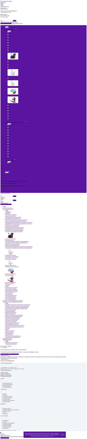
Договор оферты (7, 408)
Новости (7, 176)
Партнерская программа (8, 400)
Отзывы (5, 167)
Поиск (14, 20)
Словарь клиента (7, 411)
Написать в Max (4, 189)
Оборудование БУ (7, 385)
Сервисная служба (7, 425)
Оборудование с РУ (7, 383)
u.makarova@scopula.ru (5, 187)
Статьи (6, 177)
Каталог (5, 25)
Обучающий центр (9, 159)
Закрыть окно (11, 360)
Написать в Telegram (5, 191)
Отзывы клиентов (7, 427)
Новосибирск (9, 1)
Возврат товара (6, 401)
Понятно (62, 434)
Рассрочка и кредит (7, 397)
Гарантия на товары (7, 396)
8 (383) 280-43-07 (13, 22)
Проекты (5, 421)
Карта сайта (5, 428)
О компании (6, 171)
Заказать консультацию (5, 23)
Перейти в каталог (4, 354)
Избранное (3, 2)
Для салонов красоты (10, 28)
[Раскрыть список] (0, 406)
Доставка (5, 168)
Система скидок (6, 399)
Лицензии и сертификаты (11, 175)
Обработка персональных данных (11, 409)
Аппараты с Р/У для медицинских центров (15, 121)
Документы (5, 413)
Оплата (4, 169)
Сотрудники (8, 173)
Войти (1, 3)
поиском (25, 352)
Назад (7, 27)
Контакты (5, 179)
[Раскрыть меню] (25, 121)
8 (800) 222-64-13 (4, 22)
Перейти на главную (14, 354)
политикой (56, 434)
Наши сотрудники (7, 424)
